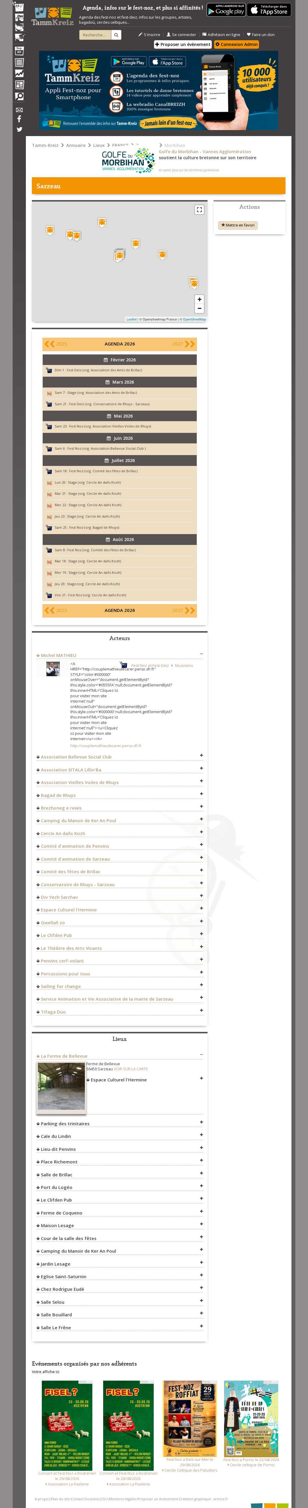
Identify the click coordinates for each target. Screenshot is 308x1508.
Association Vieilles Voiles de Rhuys (80, 782)
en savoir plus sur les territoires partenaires (189, 170)
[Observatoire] (19, 74)
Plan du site (60, 1499)
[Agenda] (19, 52)
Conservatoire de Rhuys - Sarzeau (78, 884)
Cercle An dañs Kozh (63, 833)
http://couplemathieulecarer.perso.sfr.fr (106, 745)
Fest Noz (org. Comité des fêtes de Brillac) (103, 471)
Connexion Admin (239, 44)
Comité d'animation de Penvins (75, 846)
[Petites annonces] (19, 98)
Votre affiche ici (45, 1371)
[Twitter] (19, 132)
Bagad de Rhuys (58, 795)
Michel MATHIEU (58, 655)
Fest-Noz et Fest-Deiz (150, 665)
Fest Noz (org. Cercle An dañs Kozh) (97, 595)
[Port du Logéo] (50, 230)
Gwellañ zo (53, 923)
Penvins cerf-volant (62, 961)
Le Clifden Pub (56, 935)
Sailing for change (61, 986)
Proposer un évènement (185, 44)
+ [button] (200, 299)
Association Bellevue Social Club (76, 757)
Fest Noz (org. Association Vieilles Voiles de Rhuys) (110, 426)
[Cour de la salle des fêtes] (77, 236)
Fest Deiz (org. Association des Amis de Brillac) (104, 370)
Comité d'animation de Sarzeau (75, 859)
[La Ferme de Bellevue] (162, 255)
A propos (42, 1499)
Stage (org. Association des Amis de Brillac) (102, 392)
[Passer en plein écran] (199, 209)
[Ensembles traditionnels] (19, 35)
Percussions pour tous (65, 974)
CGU (104, 1499)
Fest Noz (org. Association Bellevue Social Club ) (106, 448)
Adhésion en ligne (224, 34)
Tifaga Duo (53, 1012)
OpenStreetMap (194, 319)
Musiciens (184, 665)
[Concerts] (19, 18)
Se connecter (184, 34)
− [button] (200, 308)
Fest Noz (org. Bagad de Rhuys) (94, 527)
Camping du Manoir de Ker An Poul (78, 820)
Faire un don (263, 34)
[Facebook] (19, 121)
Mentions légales (122, 1499)
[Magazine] (19, 85)
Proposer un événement (157, 1499)
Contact (77, 1499)
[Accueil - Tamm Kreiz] (52, 15)
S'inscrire (152, 34)
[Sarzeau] (120, 256)
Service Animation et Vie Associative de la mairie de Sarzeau (107, 999)
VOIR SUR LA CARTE (131, 1069)
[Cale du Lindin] (70, 235)
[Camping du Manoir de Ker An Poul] (194, 284)
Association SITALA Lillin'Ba (71, 770)
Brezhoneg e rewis (61, 808)
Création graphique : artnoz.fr (203, 1499)
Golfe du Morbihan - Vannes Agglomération (205, 151)
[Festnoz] (19, 7)
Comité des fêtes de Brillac (70, 871)
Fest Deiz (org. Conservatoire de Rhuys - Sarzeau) (109, 404)
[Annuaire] (19, 63)
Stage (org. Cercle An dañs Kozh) (94, 482)
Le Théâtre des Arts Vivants (71, 948)
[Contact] (19, 111)
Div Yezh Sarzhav (59, 897)
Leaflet (132, 319)
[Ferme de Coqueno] (135, 244)
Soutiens (92, 1499)
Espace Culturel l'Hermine (69, 910)
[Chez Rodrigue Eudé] (102, 222)
